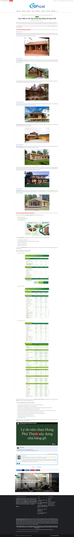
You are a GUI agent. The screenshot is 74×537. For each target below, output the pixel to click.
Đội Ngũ (49, 500)
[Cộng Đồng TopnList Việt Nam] (37, 6)
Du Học (72, 0)
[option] (37, 482)
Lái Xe (66, 0)
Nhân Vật (60, 0)
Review (55, 0)
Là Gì (57, 0)
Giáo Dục (38, 11)
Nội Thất (48, 11)
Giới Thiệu (49, 498)
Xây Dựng (37, 16)
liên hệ (23, 400)
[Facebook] (19, 463)
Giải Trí (24, 11)
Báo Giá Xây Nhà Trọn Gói (22, 320)
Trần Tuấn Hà (33, 20)
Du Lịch (34, 11)
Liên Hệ (49, 499)
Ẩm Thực (43, 11)
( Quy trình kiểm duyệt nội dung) (29, 449)
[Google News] (39, 467)
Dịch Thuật (69, 0)
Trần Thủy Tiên (22, 447)
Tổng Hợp (53, 11)
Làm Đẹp (28, 11)
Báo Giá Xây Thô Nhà (21, 286)
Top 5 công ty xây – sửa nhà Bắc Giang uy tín (28, 481)
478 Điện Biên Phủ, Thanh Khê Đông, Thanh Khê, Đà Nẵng (42, 503)
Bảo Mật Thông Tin (51, 504)
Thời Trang (63, 0)
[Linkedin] (17, 463)
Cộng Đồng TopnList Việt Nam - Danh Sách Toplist (26, 535)
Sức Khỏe (19, 11)
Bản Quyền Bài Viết (51, 503)
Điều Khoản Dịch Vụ (51, 505)
